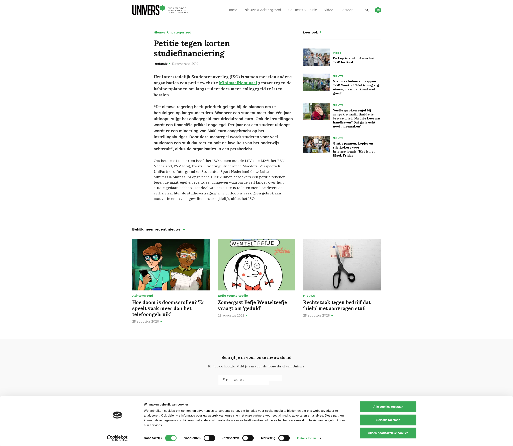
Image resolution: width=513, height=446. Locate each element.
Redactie (161, 64)
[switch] (209, 438)
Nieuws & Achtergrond (262, 10)
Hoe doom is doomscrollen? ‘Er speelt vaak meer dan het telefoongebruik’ (168, 308)
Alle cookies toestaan (388, 406)
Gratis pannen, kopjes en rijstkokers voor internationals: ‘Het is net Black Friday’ (354, 149)
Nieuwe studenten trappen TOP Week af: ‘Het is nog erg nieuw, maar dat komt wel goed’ (356, 87)
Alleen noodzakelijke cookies (388, 433)
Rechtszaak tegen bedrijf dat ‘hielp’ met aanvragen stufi (337, 305)
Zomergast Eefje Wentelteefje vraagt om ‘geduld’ (252, 305)
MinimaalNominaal (238, 82)
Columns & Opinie (302, 10)
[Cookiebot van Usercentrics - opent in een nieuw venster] (117, 438)
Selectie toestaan (388, 420)
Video (328, 10)
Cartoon (346, 10)
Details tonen (306, 438)
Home (232, 10)
